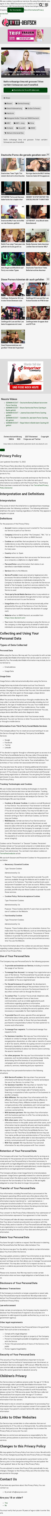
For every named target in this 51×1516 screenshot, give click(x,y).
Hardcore (10, 113)
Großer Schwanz (33, 108)
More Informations (31, 10)
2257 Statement (31, 437)
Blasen (9, 103)
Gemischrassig (23, 103)
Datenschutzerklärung (13, 437)
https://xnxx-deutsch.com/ (15, 618)
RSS (18, 439)
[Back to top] (46, 1512)
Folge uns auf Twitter (32, 439)
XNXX (32, 128)
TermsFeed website (7, 853)
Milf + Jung (20, 123)
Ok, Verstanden (15, 10)
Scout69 (21, 128)
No (6, 1505)
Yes (6, 1503)
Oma (32, 123)
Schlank (10, 128)
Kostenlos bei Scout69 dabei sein (26, 90)
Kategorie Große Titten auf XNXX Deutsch (23, 118)
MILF (8, 123)
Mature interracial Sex (15, 133)
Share (7, 98)
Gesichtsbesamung (14, 108)
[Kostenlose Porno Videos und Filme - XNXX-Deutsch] (19, 22)
